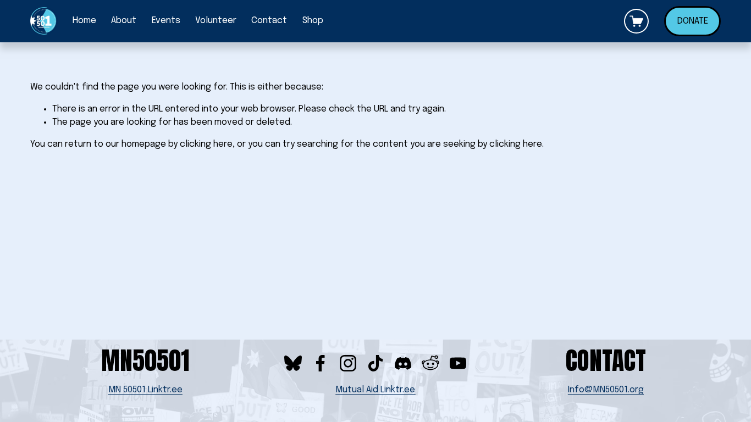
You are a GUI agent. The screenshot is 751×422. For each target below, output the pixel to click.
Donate (692, 21)
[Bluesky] (293, 363)
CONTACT (606, 361)
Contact (269, 20)
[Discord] (403, 363)
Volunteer (215, 20)
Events (166, 20)
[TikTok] (375, 363)
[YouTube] (458, 363)
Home (84, 20)
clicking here (206, 144)
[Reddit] (430, 363)
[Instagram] (348, 363)
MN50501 (145, 361)
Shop (312, 20)
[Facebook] (320, 363)
